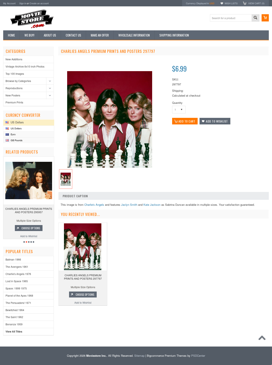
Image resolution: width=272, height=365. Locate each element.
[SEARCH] (255, 18)
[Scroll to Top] (263, 338)
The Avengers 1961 (17, 266)
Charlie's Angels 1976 (18, 274)
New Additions (14, 59)
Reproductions (14, 88)
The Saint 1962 (14, 317)
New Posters (13, 95)
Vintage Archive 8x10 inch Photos (25, 66)
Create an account (39, 3)
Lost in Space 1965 (17, 281)
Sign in (22, 3)
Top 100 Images (15, 73)
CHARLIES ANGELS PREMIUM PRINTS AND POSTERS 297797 (83, 276)
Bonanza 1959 (14, 324)
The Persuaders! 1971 (18, 302)
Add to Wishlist (28, 236)
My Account (9, 3)
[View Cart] (265, 17)
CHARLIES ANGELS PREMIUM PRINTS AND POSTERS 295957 (28, 210)
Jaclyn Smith (129, 205)
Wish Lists (231, 3)
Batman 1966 (13, 259)
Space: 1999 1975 (16, 288)
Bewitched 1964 (15, 310)
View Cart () (256, 3)
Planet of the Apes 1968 (19, 295)
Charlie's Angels (94, 205)
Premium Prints (14, 102)
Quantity (177, 103)
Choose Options (30, 228)
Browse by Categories (18, 81)
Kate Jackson (151, 205)
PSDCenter (198, 356)
